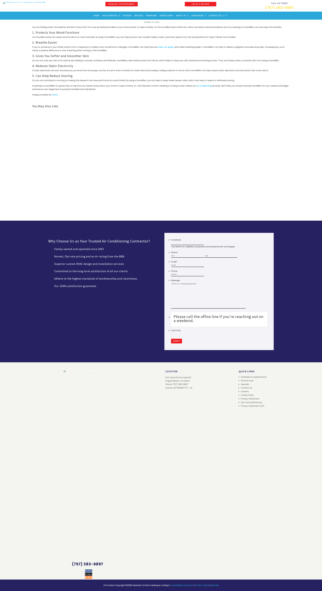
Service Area (166, 15)
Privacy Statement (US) (252, 405)
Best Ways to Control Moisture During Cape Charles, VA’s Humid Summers (74, 121)
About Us (181, 15)
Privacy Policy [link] (202, 585)
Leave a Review (200, 4)
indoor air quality (166, 47)
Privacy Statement (250, 398)
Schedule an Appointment (254, 377)
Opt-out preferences (251, 402)
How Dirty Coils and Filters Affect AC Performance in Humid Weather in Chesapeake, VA (81, 152)
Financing (151, 15)
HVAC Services (109, 15)
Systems (127, 15)
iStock (55, 94)
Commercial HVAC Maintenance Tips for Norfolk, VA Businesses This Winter (74, 184)
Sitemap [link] (214, 585)
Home (96, 15)
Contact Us (215, 15)
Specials (138, 15)
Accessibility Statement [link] (182, 585)
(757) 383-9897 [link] (279, 7)
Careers (245, 391)
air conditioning (204, 85)
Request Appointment (122, 4)
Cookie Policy (247, 395)
